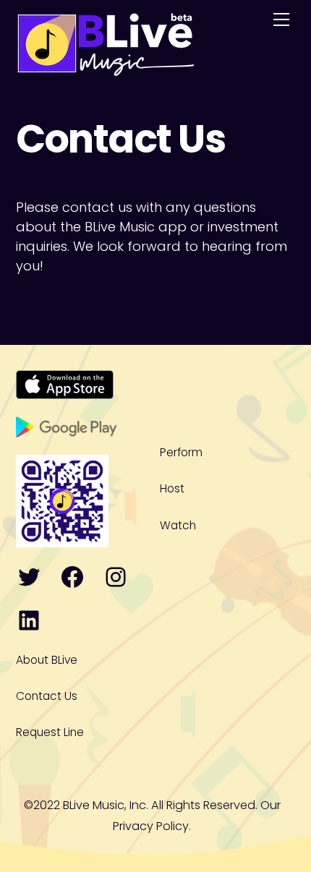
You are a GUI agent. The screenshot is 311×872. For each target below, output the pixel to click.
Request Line (50, 732)
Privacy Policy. (152, 826)
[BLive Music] (106, 68)
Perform (181, 452)
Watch (178, 525)
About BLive (46, 659)
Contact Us (46, 696)
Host (172, 488)
